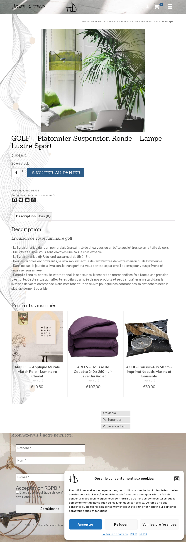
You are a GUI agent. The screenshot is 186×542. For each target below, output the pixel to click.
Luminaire (33, 195)
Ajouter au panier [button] (93, 393)
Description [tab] (26, 216)
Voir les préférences (159, 524)
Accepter (85, 524)
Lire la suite (37, 393)
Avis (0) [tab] (44, 216)
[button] (177, 478)
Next (171, 354)
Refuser (121, 524)
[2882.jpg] (93, 80)
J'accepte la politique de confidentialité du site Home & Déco (49, 495)
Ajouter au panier (55, 173)
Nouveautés (48, 195)
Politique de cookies (115, 534)
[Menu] (170, 7)
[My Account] (147, 7)
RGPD (133, 534)
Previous (15, 354)
